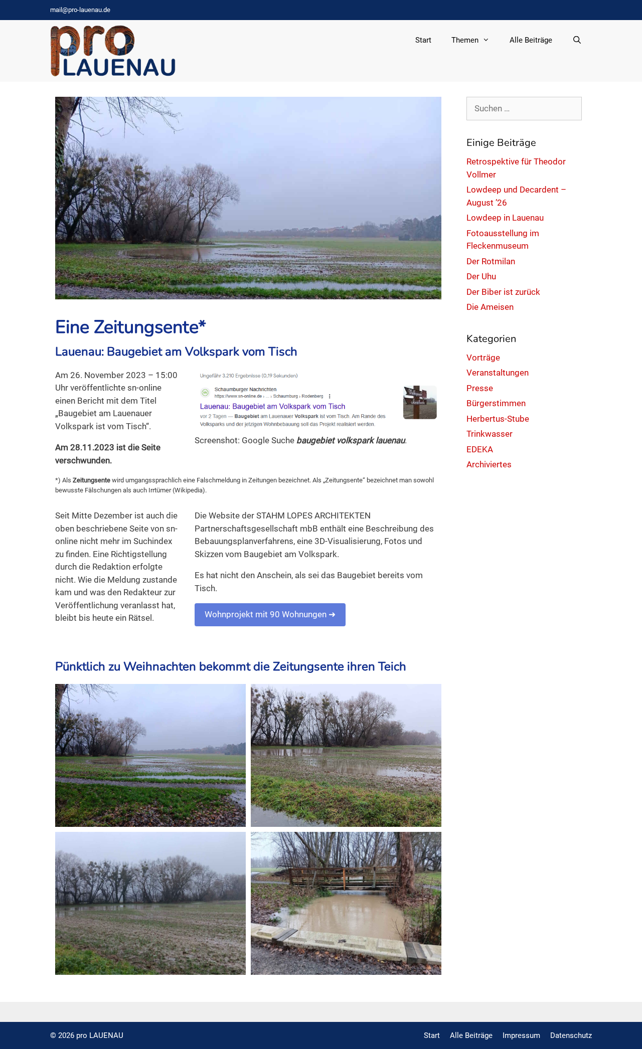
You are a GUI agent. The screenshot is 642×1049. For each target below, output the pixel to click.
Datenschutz (571, 1035)
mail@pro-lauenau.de (80, 10)
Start (423, 40)
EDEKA (479, 449)
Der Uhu (481, 276)
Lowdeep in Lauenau (505, 218)
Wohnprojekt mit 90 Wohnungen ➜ (270, 614)
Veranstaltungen (497, 373)
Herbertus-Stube (497, 419)
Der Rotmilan (490, 261)
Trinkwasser (489, 434)
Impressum (521, 1035)
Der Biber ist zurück (503, 292)
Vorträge (483, 358)
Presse (479, 388)
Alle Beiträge (531, 40)
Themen (464, 40)
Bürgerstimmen (496, 403)
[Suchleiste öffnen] (577, 40)
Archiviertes (489, 464)
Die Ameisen (490, 307)
